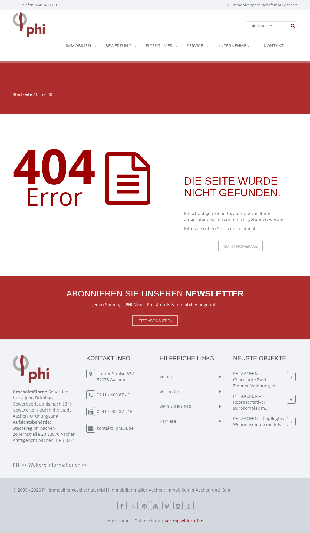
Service (195, 45)
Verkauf (167, 376)
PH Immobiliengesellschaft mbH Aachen (261, 5)
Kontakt (274, 45)
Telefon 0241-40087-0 (39, 5)
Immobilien (78, 45)
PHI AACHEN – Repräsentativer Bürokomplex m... (251, 402)
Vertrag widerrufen (184, 521)
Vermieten (170, 391)
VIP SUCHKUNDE (176, 406)
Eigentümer (159, 45)
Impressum (118, 521)
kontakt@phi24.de (115, 428)
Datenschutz (147, 521)
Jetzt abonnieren (155, 320)
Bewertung (118, 45)
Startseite (22, 94)
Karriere (168, 421)
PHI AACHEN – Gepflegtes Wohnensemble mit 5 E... (258, 421)
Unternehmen (233, 45)
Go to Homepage (240, 246)
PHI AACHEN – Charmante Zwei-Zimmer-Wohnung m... (256, 380)
